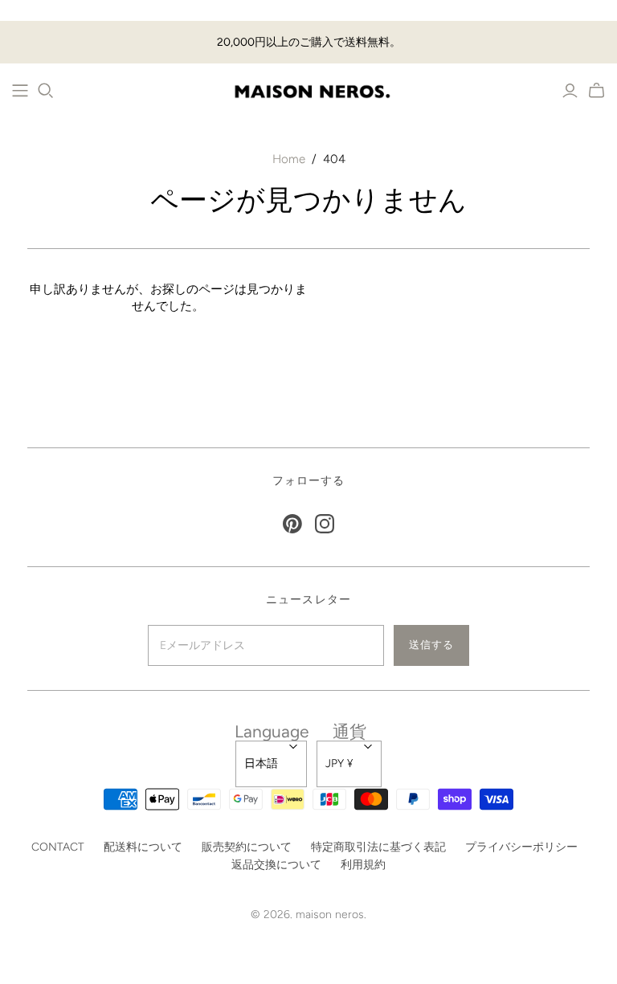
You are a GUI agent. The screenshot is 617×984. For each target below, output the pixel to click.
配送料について (143, 847)
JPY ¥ (339, 763)
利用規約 (363, 865)
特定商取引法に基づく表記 (378, 847)
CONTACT (57, 847)
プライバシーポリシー (521, 847)
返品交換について (276, 865)
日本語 (261, 763)
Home (288, 159)
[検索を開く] (46, 91)
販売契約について (247, 847)
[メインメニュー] (20, 91)
